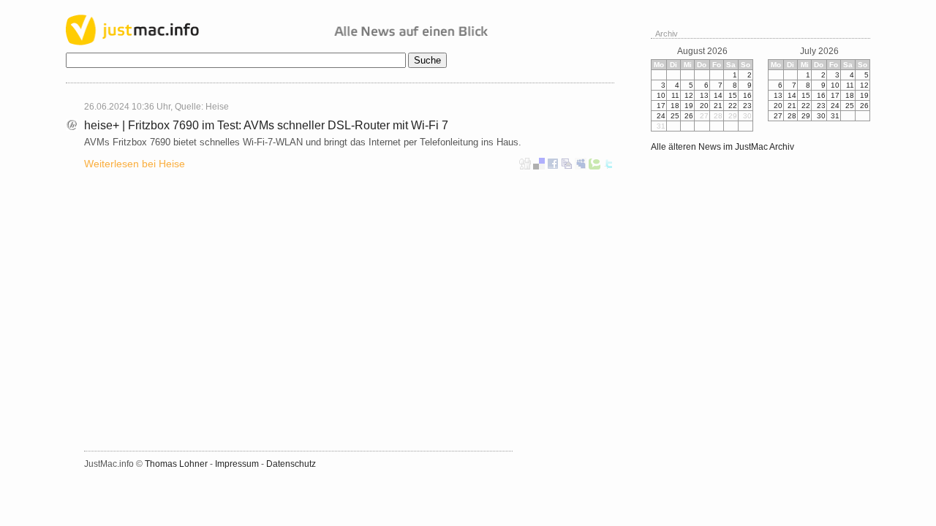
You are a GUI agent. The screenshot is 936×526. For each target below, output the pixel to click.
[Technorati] (594, 166)
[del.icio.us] (539, 166)
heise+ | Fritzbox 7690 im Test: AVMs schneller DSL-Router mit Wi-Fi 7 (266, 125)
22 (732, 106)
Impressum (237, 464)
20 (704, 106)
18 (675, 106)
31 (835, 116)
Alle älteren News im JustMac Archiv (722, 147)
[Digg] (525, 166)
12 (688, 95)
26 (688, 116)
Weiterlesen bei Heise (134, 163)
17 (661, 106)
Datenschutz (291, 464)
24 (661, 116)
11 (675, 95)
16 (747, 95)
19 (688, 106)
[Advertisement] (202, 297)
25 (675, 116)
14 (718, 95)
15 (732, 95)
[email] (567, 166)
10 (661, 95)
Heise (217, 107)
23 (747, 106)
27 (778, 116)
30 (821, 116)
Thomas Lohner (176, 464)
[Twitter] (608, 166)
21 (718, 106)
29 (805, 116)
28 (792, 116)
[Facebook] (553, 166)
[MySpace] (580, 166)
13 (704, 95)
